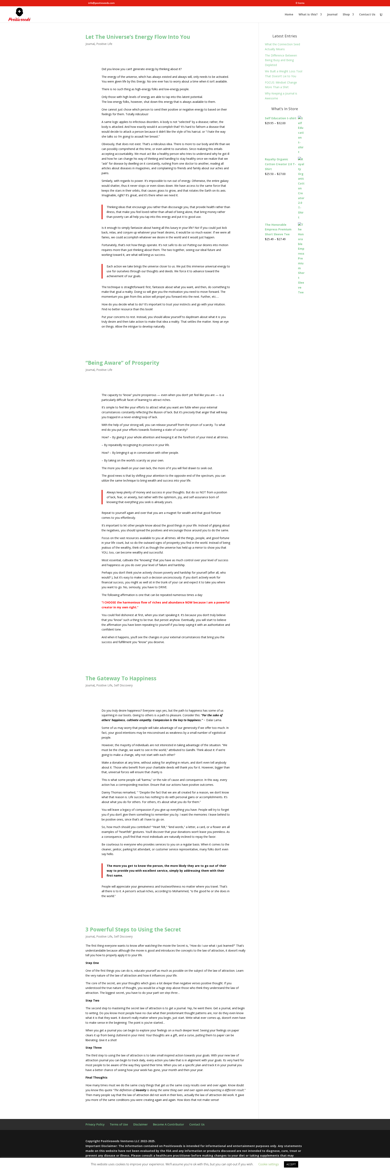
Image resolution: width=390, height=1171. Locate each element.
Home (289, 14)
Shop (346, 14)
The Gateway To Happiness (121, 678)
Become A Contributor (168, 1124)
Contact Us (367, 14)
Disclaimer (140, 1124)
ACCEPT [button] (291, 1164)
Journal (332, 14)
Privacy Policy (95, 1124)
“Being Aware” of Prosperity (122, 362)
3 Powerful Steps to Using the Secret (133, 929)
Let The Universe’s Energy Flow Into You (138, 36)
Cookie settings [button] (268, 1164)
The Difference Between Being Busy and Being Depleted (281, 60)
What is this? (308, 14)
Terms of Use (119, 1124)
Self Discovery (123, 685)
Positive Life (104, 44)
